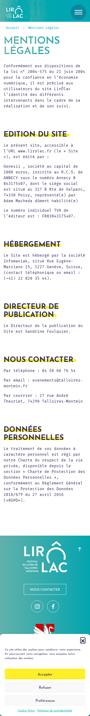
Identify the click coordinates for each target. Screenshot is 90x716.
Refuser (45, 687)
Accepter (45, 674)
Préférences (45, 700)
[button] (82, 640)
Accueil (12, 28)
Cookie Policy (26, 710)
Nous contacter (45, 589)
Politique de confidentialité (54, 710)
